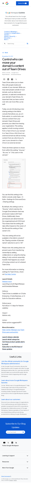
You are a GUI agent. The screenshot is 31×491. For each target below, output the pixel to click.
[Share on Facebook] (12, 79)
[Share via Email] (4, 79)
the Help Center (10, 274)
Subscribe (22, 3)
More (6, 39)
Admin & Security (10, 36)
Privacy (11, 480)
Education (8, 38)
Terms (15, 480)
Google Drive (15, 72)
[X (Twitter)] (8, 443)
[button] (15, 456)
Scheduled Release (16, 74)
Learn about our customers (10, 399)
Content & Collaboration (12, 33)
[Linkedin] (12, 443)
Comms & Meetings (11, 32)
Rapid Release (6, 74)
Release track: (7, 281)
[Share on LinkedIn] (8, 79)
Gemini (7, 35)
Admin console (6, 72)
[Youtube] (4, 443)
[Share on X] (16, 79)
